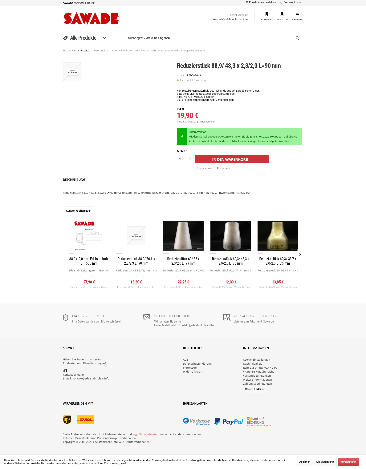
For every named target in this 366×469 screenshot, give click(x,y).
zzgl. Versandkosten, (146, 434)
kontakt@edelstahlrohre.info (230, 19)
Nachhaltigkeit (252, 363)
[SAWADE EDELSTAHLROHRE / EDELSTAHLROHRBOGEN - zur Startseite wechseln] (99, 18)
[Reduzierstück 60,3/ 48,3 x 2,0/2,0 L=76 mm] (230, 237)
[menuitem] (267, 16)
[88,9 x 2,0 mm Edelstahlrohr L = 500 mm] (89, 237)
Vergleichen (205, 168)
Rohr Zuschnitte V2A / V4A (260, 367)
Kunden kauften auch (78, 210)
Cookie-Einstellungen (256, 359)
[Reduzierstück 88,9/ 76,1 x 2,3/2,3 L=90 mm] (136, 237)
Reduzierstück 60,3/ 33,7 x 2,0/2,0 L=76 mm (278, 261)
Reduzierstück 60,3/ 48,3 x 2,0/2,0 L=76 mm (230, 261)
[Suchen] (297, 38)
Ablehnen (304, 461)
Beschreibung (74, 180)
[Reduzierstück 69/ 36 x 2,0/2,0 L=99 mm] (183, 237)
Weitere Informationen (257, 379)
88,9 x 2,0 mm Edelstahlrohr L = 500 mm (89, 261)
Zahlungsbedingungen (257, 383)
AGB (185, 359)
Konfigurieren (348, 461)
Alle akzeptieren (325, 461)
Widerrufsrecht (192, 371)
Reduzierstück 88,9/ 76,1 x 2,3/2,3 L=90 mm (136, 261)
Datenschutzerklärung (197, 363)
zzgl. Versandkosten (204, 121)
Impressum (190, 367)
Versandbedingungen (257, 375)
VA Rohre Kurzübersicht (258, 371)
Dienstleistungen (94, 363)
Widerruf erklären (255, 389)
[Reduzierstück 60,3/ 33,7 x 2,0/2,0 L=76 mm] (278, 237)
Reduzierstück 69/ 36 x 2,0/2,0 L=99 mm (183, 261)
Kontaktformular (73, 374)
